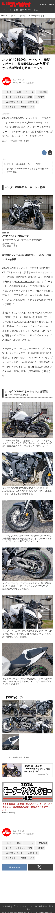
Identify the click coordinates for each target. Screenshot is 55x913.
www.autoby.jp (9, 812)
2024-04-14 (18, 79)
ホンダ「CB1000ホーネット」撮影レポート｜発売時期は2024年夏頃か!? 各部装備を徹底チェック (26, 64)
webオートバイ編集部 (23, 82)
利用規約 (6, 906)
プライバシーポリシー (23, 906)
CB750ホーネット (25, 281)
